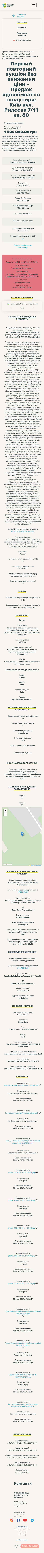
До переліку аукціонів (21, 16)
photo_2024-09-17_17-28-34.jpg (21, 1200)
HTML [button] (26, 262)
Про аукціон (22, 22)
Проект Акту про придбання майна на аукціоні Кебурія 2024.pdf (23, 1311)
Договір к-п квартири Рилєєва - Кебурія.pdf (21, 1085)
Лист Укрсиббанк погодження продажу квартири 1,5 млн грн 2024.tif (23, 1404)
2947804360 (23, 968)
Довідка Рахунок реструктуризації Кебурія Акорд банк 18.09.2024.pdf (23, 1141)
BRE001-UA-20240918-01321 (22, 532)
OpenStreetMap (38, 865)
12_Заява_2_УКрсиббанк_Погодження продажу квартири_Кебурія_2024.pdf (21, 275)
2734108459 (23, 892)
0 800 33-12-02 (22, 1527)
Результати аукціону (22, 34)
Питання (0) (22, 28)
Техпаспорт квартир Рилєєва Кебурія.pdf (21, 1113)
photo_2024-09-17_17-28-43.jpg (21, 1228)
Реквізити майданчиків (23, 245)
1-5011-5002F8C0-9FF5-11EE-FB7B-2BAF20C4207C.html (23, 1375)
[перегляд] (40, 1085)
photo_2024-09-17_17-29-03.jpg (21, 1284)
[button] (22, 834)
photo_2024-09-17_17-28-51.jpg (21, 1256)
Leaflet (32, 865)
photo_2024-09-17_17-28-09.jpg (21, 1173)
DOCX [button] (33, 262)
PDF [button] (18, 262)
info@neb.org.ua (22, 1540)
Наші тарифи (23, 248)
